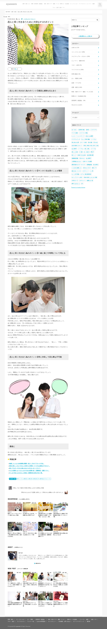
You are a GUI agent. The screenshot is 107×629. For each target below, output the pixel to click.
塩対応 (87, 129)
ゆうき (21, 553)
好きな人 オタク (87, 167)
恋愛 (31, 478)
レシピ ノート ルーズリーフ (78, 136)
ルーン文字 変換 (75, 174)
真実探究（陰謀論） (38, 3)
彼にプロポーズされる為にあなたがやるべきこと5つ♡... (25, 468)
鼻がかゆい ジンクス (76, 171)
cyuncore (11, 3)
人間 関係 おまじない (76, 161)
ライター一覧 (30, 621)
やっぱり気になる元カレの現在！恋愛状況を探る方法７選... (26, 473)
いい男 (91, 171)
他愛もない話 (90, 180)
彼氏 (26, 478)
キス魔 (80, 152)
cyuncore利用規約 (41, 621)
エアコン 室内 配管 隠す (86, 174)
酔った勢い (87, 148)
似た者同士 (95, 164)
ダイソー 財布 (83, 142)
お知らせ (75, 47)
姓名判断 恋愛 (90, 155)
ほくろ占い (74, 129)
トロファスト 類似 (83, 133)
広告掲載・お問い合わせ (64, 621)
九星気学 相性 (81, 129)
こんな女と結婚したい (77, 167)
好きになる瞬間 (89, 136)
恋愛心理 (37, 478)
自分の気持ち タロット (77, 145)
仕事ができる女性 (82, 155)
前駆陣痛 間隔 (75, 158)
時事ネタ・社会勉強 (64, 3)
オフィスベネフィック (78, 621)
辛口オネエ (77, 105)
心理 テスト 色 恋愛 (87, 161)
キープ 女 (93, 148)
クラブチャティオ (76, 139)
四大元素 (90, 142)
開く (16, 69)
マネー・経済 (56, 7)
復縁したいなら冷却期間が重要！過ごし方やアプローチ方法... (26, 463)
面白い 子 (94, 167)
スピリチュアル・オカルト (81, 56)
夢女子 (92, 152)
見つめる (96, 142)
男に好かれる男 (75, 142)
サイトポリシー (52, 621)
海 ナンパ (74, 155)
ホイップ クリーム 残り (77, 177)
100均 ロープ (75, 180)
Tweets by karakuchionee (78, 187)
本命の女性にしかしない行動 (90, 177)
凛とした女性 (75, 152)
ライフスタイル (82, 3)
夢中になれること (76, 183)
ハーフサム (93, 139)
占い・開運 (30, 3)
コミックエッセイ (74, 3)
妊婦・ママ (61, 7)
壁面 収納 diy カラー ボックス (78, 164)
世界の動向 (76, 74)
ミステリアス (94, 129)
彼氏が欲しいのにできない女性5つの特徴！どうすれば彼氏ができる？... (29, 466)
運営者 (88, 621)
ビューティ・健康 (91, 3)
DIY (82, 183)
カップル (21, 478)
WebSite (39, 563)
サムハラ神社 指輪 (85, 139)
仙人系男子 (74, 148)
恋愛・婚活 (25, 3)
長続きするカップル (45, 478)
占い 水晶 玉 (86, 152)
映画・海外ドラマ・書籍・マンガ (51, 3)
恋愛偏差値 (89, 164)
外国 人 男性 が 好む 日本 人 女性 (91, 145)
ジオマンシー (86, 171)
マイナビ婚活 (75, 133)
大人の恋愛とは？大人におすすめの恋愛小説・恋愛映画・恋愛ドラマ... (29, 470)
